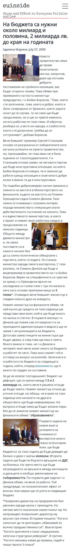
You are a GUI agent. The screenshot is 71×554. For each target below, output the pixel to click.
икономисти (44, 366)
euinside (16, 6)
